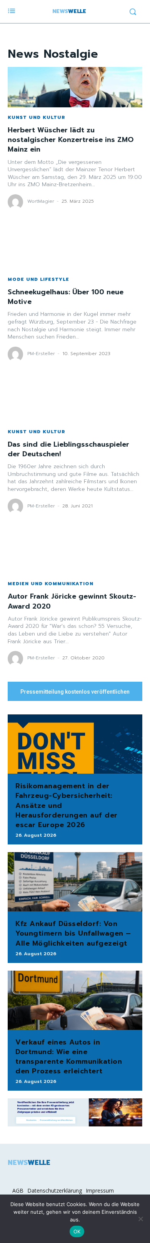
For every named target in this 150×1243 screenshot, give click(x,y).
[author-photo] (16, 202)
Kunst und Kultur (36, 117)
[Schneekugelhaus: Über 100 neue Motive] (75, 249)
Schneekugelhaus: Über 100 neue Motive (65, 297)
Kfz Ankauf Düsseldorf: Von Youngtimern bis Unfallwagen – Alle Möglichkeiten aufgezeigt (73, 933)
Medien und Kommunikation (50, 583)
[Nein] (140, 1219)
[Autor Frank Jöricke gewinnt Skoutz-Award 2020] (75, 553)
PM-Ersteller (41, 353)
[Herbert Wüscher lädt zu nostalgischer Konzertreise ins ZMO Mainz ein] (75, 87)
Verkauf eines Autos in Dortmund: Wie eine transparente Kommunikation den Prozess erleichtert (68, 1057)
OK (77, 1231)
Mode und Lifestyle (38, 279)
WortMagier (40, 201)
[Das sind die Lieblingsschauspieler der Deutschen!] (75, 401)
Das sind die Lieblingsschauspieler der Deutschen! (68, 449)
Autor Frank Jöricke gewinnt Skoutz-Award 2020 (72, 601)
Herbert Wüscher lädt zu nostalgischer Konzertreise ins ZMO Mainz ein (70, 140)
